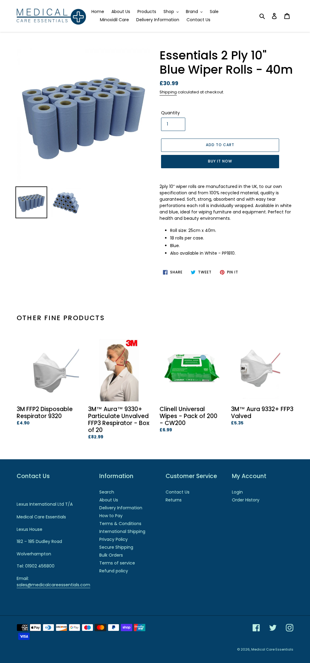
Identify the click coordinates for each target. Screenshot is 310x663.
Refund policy (113, 571)
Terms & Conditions (120, 524)
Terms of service (117, 563)
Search (106, 492)
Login (237, 492)
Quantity (170, 113)
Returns (174, 500)
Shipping (168, 92)
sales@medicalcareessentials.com (53, 585)
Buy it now (220, 161)
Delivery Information (120, 508)
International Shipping (122, 531)
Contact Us (178, 492)
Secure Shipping (116, 547)
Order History (245, 500)
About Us (108, 500)
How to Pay (111, 516)
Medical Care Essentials (272, 649)
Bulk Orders (111, 555)
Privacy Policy (113, 539)
